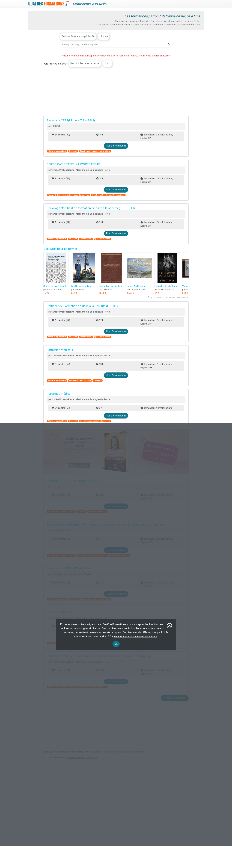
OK (116, 644)
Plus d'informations (116, 145)
